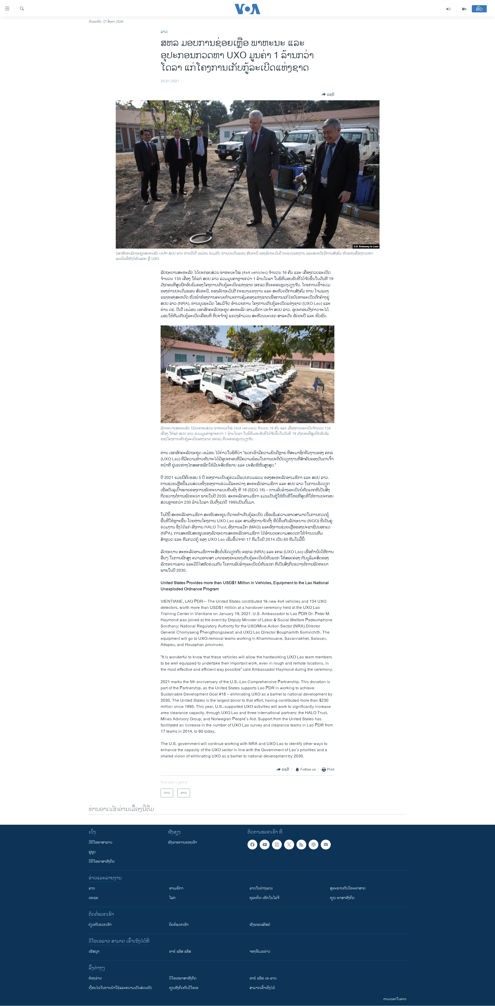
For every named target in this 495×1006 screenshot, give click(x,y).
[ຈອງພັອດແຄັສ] (326, 844)
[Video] (464, 9)
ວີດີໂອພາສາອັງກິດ (102, 861)
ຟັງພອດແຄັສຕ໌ (260, 924)
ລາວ (164, 31)
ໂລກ (172, 898)
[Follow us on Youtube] (264, 844)
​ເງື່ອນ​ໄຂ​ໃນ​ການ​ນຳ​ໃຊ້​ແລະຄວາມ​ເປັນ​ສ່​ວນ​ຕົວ (120, 988)
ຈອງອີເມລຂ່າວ (260, 951)
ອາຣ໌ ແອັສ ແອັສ (180, 951)
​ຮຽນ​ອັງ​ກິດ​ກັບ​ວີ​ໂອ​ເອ (183, 988)
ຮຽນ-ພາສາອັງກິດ (342, 898)
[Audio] (448, 9)
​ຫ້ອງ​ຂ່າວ (95, 978)
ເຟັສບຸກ (94, 951)
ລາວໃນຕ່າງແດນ (261, 888)
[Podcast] (313, 844)
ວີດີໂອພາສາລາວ (100, 842)
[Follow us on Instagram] (277, 844)
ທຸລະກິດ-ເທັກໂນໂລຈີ (264, 898)
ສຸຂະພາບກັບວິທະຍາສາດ (348, 888)
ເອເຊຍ (93, 898)
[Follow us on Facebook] (252, 844)
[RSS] (301, 844)
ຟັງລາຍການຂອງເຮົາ (182, 842)
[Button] (328, 94)
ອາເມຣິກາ (176, 888)
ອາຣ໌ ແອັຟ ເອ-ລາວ (263, 978)
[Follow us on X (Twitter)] (289, 844)
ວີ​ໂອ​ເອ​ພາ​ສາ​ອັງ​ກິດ (182, 978)
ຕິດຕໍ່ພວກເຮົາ (178, 924)
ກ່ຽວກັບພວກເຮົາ (100, 924)
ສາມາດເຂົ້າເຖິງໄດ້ (262, 988)
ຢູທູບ (92, 852)
